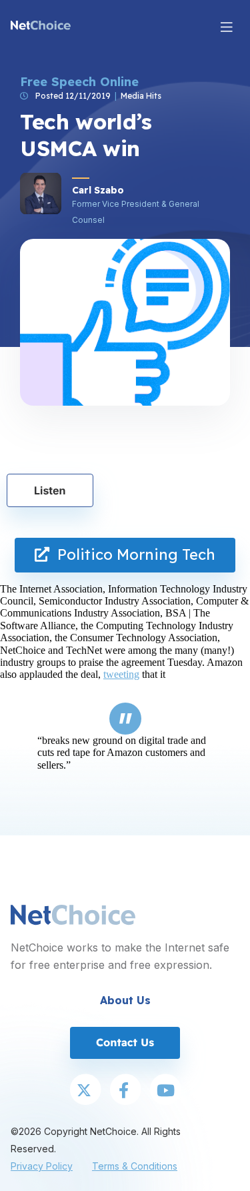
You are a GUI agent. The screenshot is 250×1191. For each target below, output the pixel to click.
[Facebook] (125, 1091)
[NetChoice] (41, 27)
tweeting (121, 674)
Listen (50, 490)
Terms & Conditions (134, 1166)
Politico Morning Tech (132, 554)
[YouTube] (165, 1091)
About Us (125, 1000)
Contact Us (125, 1042)
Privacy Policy (42, 1166)
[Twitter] (85, 1091)
